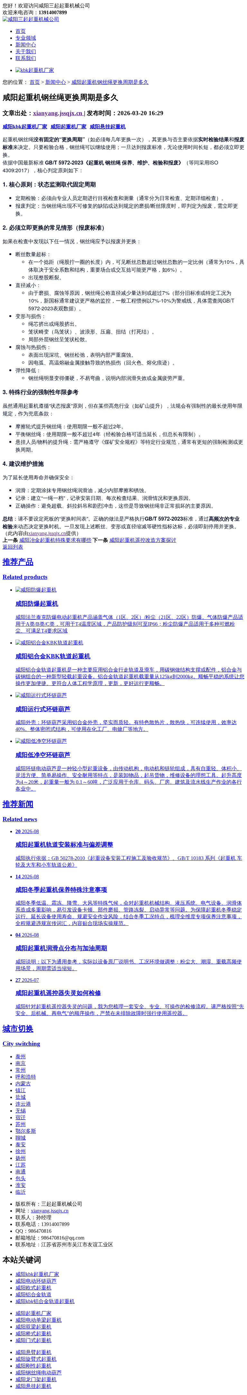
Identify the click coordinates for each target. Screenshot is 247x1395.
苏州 (20, 1124)
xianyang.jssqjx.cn (58, 113)
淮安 (20, 1185)
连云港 (23, 1104)
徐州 (20, 1151)
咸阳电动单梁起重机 (38, 1320)
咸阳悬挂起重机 (108, 126)
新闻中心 (25, 44)
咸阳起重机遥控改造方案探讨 (142, 540)
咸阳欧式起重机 (33, 1287)
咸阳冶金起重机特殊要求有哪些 (55, 540)
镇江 (20, 1090)
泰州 (20, 1056)
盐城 (20, 1097)
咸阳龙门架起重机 (36, 1379)
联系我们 (25, 58)
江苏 (20, 1165)
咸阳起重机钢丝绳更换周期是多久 (110, 82)
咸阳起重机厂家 (68, 126)
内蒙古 (23, 1083)
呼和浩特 (25, 1077)
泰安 (20, 1144)
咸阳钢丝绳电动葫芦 (38, 1372)
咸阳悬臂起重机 (33, 1352)
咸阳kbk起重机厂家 (25, 126)
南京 (20, 1063)
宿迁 (20, 1117)
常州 (20, 1070)
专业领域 (25, 38)
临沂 (20, 1192)
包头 (20, 1178)
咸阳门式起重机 (33, 1340)
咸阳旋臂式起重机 (36, 1359)
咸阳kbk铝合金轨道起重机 (45, 1301)
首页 (20, 31)
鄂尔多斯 (25, 1131)
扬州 (20, 1158)
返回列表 (13, 547)
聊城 (20, 1138)
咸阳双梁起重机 (33, 1327)
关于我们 (25, 51)
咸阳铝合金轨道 (33, 1294)
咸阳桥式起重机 (33, 1333)
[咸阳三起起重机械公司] (31, 19)
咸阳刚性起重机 (33, 1366)
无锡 (20, 1110)
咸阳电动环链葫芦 (36, 1281)
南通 (20, 1171)
